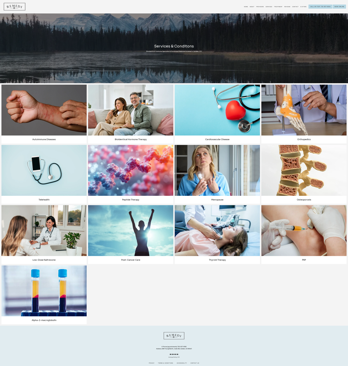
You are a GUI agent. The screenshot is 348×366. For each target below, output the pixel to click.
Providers (260, 6)
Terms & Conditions (165, 363)
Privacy (151, 363)
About (252, 6)
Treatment (278, 6)
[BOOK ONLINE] (339, 8)
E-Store (303, 6)
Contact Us (194, 363)
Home (246, 6)
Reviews (287, 6)
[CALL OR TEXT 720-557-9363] (320, 8)
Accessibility (182, 363)
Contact (295, 6)
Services (269, 6)
